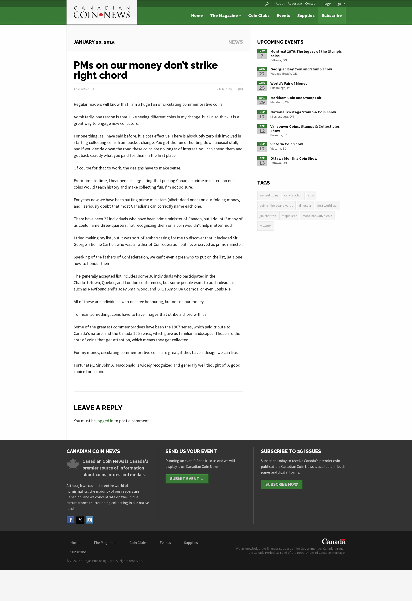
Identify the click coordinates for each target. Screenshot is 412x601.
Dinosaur (305, 205)
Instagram (89, 520)
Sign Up (340, 4)
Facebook (70, 520)
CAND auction (293, 195)
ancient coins (269, 195)
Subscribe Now (281, 484)
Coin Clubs (259, 15)
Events (283, 15)
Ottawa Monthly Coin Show (293, 158)
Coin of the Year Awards (276, 205)
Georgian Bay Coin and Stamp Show (301, 69)
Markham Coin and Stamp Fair (295, 97)
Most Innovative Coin (317, 216)
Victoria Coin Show (286, 144)
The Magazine (224, 15)
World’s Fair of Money (288, 83)
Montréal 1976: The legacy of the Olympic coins (306, 53)
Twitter (80, 520)
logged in (105, 420)
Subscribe (332, 15)
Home (197, 15)
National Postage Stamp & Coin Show (303, 112)
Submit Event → (187, 478)
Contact (310, 3)
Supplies (306, 15)
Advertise (295, 3)
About (280, 3)
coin (311, 195)
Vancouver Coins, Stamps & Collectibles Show (305, 128)
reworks (266, 226)
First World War (327, 205)
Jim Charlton (268, 216)
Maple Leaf (289, 216)
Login (327, 4)
